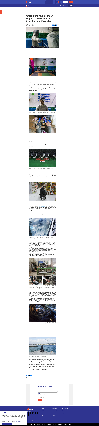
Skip (15, 423)
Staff (42, 415)
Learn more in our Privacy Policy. (18, 421)
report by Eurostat (42, 206)
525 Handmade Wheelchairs (43, 247)
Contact (43, 410)
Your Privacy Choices (21, 423)
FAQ (62, 410)
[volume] (28, 6)
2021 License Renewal (65, 413)
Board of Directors (54, 408)
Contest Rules (54, 415)
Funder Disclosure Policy (65, 408)
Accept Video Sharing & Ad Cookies (7, 423)
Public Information (54, 410)
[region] (13, 418)
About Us (43, 408)
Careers (43, 413)
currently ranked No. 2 (34, 139)
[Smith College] (54, 424)
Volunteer (53, 413)
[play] (26, 5)
